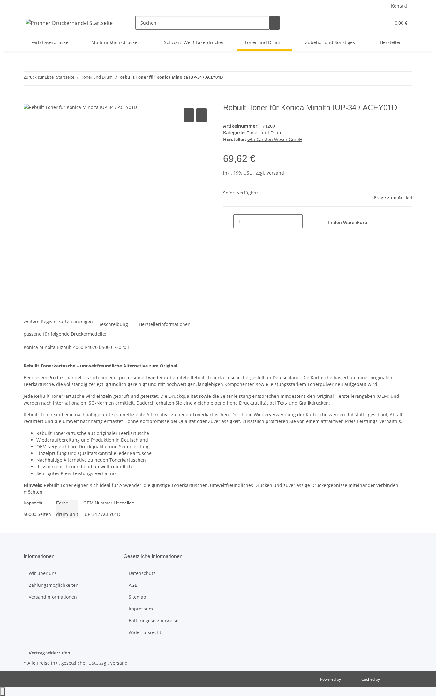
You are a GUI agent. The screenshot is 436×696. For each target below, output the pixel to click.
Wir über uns (43, 573)
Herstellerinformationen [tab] (165, 324)
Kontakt (399, 6)
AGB (133, 585)
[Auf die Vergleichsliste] (189, 115)
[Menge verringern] (228, 221)
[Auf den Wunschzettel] (201, 115)
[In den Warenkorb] (29, 99)
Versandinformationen (53, 597)
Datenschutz (142, 573)
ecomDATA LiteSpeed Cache (406, 679)
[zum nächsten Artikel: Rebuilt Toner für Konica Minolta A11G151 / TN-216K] (240, 78)
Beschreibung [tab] (113, 324)
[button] (373, 23)
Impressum (141, 609)
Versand (275, 173)
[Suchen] (274, 23)
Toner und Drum (264, 133)
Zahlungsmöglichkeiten (54, 585)
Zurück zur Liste (39, 77)
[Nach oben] (2, 691)
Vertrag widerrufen (49, 653)
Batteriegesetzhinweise (153, 620)
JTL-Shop (350, 679)
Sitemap (137, 597)
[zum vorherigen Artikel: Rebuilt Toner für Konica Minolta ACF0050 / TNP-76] (228, 78)
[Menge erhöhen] (308, 221)
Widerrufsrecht (145, 632)
